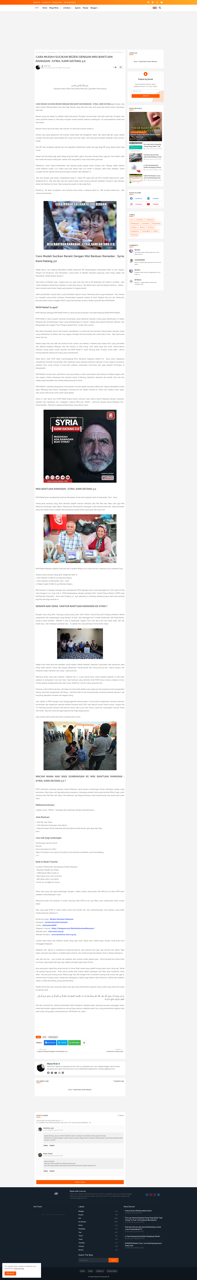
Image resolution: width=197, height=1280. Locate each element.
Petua (98, 1225)
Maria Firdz (52, 1064)
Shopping (98, 1229)
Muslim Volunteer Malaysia (61, 919)
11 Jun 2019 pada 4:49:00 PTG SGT (53, 1130)
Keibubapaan (134, 223)
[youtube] (55, 1073)
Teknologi (133, 235)
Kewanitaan (156, 223)
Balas (46, 1145)
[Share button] (84, 1042)
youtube (156, 204)
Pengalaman (134, 231)
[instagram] (59, 1073)
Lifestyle (66, 8)
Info (44, 1037)
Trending (98, 1243)
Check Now (18, 1268)
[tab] (44, 8)
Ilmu (131, 220)
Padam (52, 1145)
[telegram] (52, 1073)
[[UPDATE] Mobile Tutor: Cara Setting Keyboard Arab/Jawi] (135, 178)
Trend (98, 1239)
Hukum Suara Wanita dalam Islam (138, 1211)
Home (44, 8)
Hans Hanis (48, 1154)
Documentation (70, 2)
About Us (36, 2)
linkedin (155, 198)
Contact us (46, 2)
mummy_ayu (48, 1128)
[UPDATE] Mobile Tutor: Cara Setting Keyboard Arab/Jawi (152, 178)
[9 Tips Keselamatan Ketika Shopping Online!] (135, 168)
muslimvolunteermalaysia (56, 922)
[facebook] (48, 1073)
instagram (138, 204)
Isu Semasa (98, 1222)
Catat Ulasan (80, 1182)
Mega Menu (54, 8)
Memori (142, 227)
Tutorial (98, 1246)
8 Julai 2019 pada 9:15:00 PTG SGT (53, 1155)
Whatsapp (75, 1042)
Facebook (51, 1042)
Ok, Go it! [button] (10, 1273)
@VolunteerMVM (49, 925)
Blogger (94, 8)
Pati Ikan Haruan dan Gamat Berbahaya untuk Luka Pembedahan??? (152, 157)
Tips (98, 1232)
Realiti (155, 231)
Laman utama (40, 52)
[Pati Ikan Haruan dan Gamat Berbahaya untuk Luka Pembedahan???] (135, 157)
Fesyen (98, 1215)
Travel (98, 1236)
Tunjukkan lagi (118, 1081)
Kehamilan (139, 220)
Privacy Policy (57, 2)
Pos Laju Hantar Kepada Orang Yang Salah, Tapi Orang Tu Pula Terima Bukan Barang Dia (152, 147)
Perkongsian (51, 52)
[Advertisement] (98, 30)
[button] (155, 8)
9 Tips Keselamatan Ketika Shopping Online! (152, 166)
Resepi (85, 8)
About (90, 1271)
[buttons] (148, 2)
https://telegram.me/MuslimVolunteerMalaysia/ (73, 928)
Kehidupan (150, 220)
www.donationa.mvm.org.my (63, 935)
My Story (151, 227)
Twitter (63, 1042)
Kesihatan (145, 223)
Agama (78, 8)
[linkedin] (63, 1073)
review (98, 1250)
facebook (138, 198)
